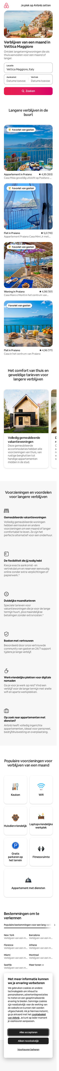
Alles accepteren (28, 1032)
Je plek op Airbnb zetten (36, 5)
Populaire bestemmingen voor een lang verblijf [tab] (29, 924)
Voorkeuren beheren (28, 1049)
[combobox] (28, 69)
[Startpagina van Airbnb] (6, 5)
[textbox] (16, 81)
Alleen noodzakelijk (28, 1040)
